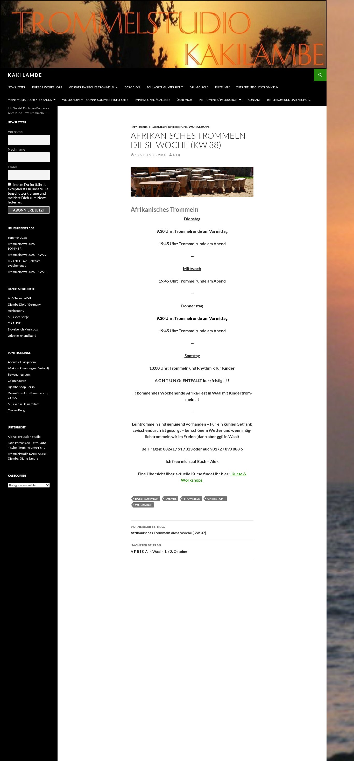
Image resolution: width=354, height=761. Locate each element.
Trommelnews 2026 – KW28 (27, 272)
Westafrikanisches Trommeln (91, 87)
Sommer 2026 (17, 237)
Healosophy (16, 311)
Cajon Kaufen (17, 381)
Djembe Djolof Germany (24, 304)
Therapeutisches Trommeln (257, 87)
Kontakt (254, 99)
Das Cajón (132, 87)
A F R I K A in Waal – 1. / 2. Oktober (159, 548)
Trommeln (158, 127)
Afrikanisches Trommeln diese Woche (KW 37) (168, 530)
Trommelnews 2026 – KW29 (27, 255)
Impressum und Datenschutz (289, 99)
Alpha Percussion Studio (24, 437)
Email (12, 167)
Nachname (16, 149)
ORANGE (14, 323)
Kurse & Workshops (47, 87)
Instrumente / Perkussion (218, 99)
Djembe (171, 498)
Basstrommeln (146, 498)
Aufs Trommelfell (19, 298)
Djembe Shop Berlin (21, 387)
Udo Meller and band (22, 335)
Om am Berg (16, 410)
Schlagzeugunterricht (165, 87)
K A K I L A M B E (24, 75)
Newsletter (16, 87)
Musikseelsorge (18, 317)
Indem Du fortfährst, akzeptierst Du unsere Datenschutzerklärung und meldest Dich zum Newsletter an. (28, 193)
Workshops (199, 127)
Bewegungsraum (19, 374)
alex (176, 155)
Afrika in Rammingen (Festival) (28, 368)
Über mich (184, 99)
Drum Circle (198, 87)
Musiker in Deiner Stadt (23, 404)
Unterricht (177, 127)
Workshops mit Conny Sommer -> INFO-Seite (95, 99)
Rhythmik (222, 87)
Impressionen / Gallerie (152, 99)
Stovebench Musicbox (23, 329)
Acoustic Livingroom (22, 362)
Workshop (143, 504)
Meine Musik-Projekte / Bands (30, 99)
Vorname (15, 131)
